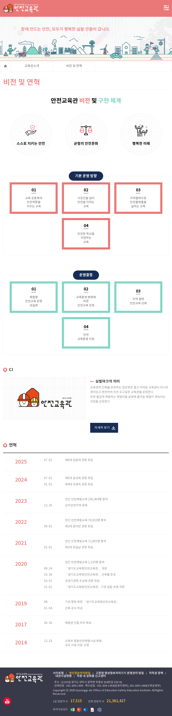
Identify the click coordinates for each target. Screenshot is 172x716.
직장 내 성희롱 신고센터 (91, 676)
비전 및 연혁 (74, 66)
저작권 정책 (156, 673)
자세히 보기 (102, 428)
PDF (92, 709)
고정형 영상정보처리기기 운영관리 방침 (120, 673)
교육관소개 (32, 66)
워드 (86, 709)
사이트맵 (58, 673)
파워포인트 (79, 709)
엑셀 (72, 709)
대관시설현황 (63, 676)
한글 (99, 709)
